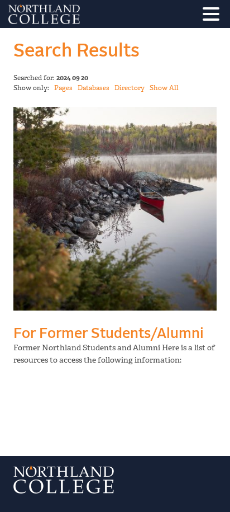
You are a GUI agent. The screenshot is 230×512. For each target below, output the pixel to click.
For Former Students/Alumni (108, 334)
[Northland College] (75, 14)
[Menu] (214, 16)
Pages (63, 87)
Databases (93, 87)
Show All (164, 87)
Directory (129, 87)
